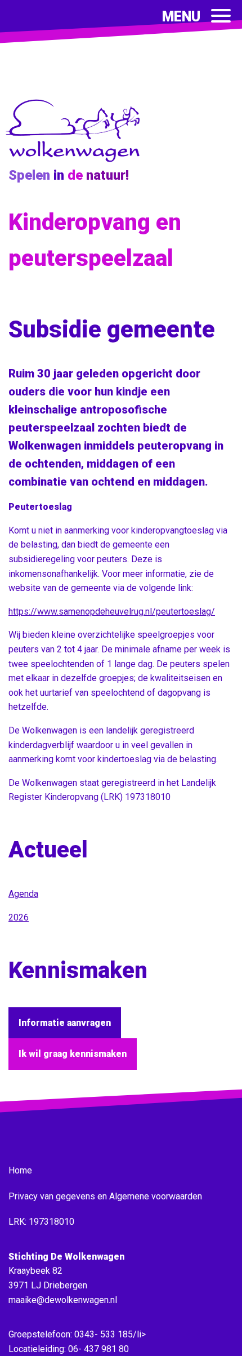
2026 (18, 917)
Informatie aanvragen (65, 1022)
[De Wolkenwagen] (76, 159)
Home (20, 1170)
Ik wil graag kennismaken (73, 1053)
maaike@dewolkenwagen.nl (62, 1300)
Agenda (23, 893)
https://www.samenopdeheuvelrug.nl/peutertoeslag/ (111, 611)
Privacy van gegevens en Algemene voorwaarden (105, 1196)
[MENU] (221, 16)
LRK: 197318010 (41, 1221)
